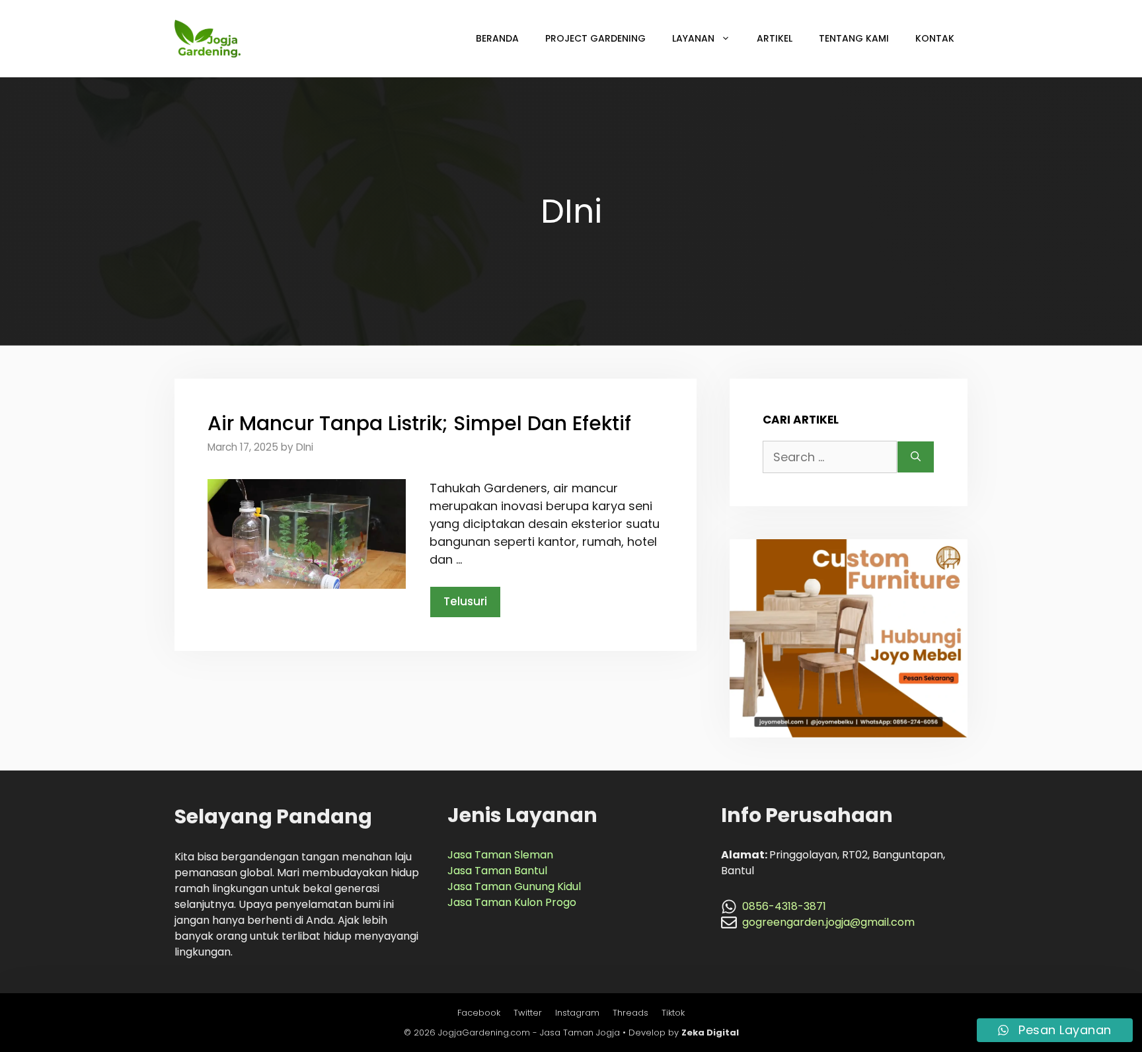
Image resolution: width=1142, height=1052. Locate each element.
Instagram (577, 1012)
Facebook (478, 1012)
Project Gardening (595, 38)
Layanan (693, 38)
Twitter (528, 1012)
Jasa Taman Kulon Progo (511, 902)
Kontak (934, 38)
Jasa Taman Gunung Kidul (514, 886)
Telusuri (465, 601)
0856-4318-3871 (784, 906)
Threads (630, 1012)
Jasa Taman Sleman (500, 854)
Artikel (774, 38)
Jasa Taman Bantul (497, 870)
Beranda (497, 38)
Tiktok (673, 1012)
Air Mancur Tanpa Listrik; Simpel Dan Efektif (419, 423)
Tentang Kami (854, 38)
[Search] (915, 457)
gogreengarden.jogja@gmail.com (828, 922)
